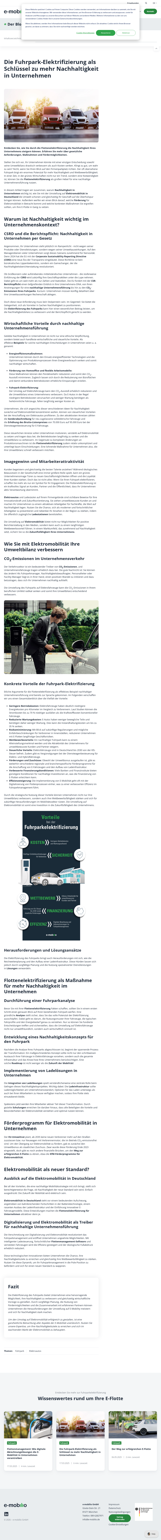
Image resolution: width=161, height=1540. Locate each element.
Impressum (114, 1504)
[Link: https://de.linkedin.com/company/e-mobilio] (6, 1514)
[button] (146, 3)
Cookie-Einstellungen (85, 33)
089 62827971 (97, 1515)
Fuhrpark (19, 1351)
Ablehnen (126, 33)
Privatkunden (133, 3)
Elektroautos (35, 1351)
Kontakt (150, 11)
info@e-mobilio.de (91, 1519)
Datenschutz (115, 1508)
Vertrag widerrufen (120, 1518)
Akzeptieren (106, 33)
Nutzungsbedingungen (119, 1512)
